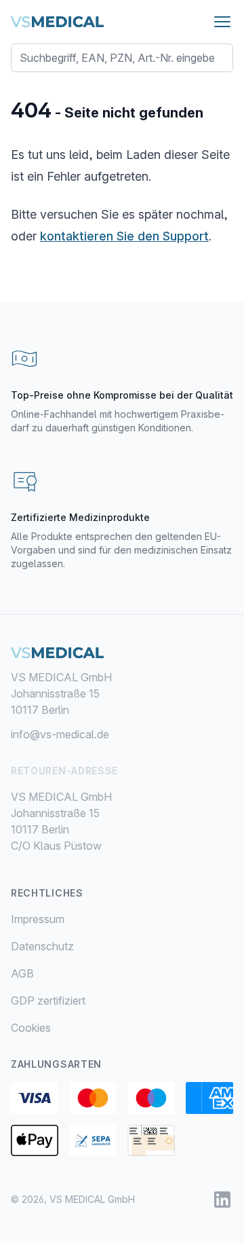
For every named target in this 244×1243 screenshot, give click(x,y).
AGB (22, 973)
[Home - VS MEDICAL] (57, 21)
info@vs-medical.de (60, 734)
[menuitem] (122, 919)
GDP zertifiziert (48, 1000)
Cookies (31, 1027)
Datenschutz (42, 946)
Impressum (37, 919)
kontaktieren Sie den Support (124, 236)
